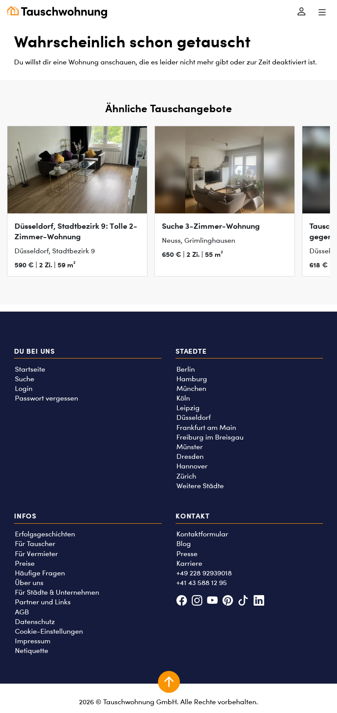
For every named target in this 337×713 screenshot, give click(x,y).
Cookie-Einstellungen (49, 631)
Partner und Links (43, 602)
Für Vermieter (36, 554)
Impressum (32, 641)
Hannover (192, 466)
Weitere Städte (200, 486)
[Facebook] (181, 601)
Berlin (185, 369)
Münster (189, 447)
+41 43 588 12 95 (201, 582)
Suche (24, 379)
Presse (186, 554)
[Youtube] (212, 601)
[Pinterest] (228, 601)
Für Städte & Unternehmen (57, 592)
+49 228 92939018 (204, 573)
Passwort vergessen (46, 398)
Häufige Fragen (40, 573)
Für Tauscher (35, 543)
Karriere (189, 563)
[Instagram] (197, 601)
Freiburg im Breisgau (210, 437)
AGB (22, 612)
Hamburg (191, 379)
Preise (25, 563)
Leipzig (188, 408)
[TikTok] (243, 601)
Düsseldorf (193, 417)
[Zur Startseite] (57, 12)
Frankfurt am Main (206, 427)
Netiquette (31, 650)
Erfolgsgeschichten (45, 534)
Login (23, 388)
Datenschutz (35, 621)
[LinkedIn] (259, 601)
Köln (183, 398)
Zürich (186, 476)
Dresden (190, 456)
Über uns (29, 582)
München (191, 388)
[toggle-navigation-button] (322, 12)
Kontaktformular (202, 534)
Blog (183, 543)
